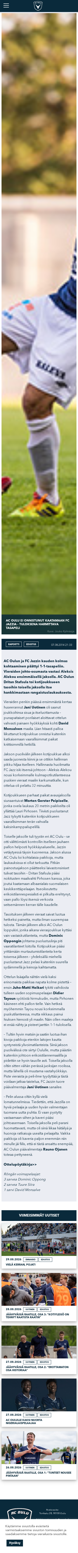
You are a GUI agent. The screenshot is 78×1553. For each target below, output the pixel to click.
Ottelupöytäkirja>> (20, 1164)
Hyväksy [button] (14, 1543)
